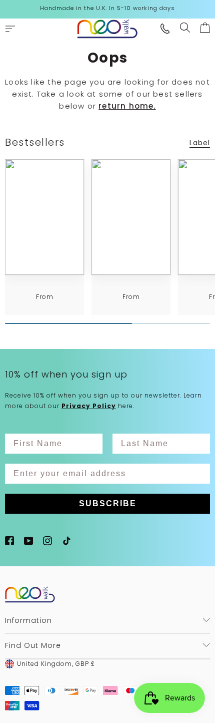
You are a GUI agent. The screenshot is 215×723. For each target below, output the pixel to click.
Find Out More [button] (33, 645)
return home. (127, 106)
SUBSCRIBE (107, 503)
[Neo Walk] (107, 29)
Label (200, 143)
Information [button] (28, 620)
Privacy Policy (89, 406)
